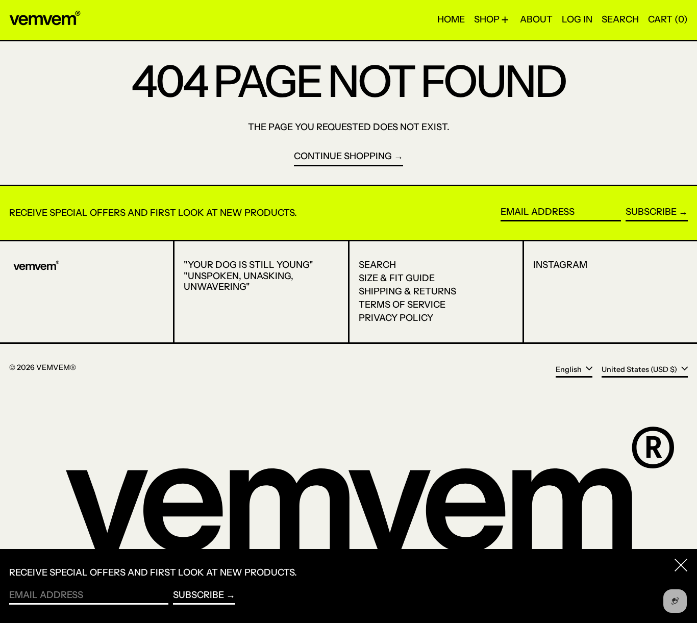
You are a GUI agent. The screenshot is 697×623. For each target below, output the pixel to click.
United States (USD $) (640, 368)
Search (377, 264)
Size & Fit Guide (397, 278)
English (569, 368)
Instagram (560, 265)
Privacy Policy (396, 317)
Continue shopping (343, 156)
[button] (620, 20)
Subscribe (651, 211)
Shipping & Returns (407, 291)
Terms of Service (402, 304)
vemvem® (56, 367)
